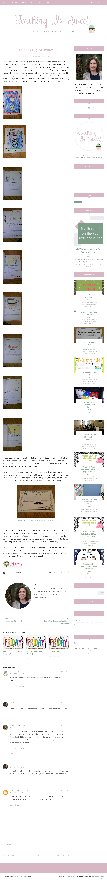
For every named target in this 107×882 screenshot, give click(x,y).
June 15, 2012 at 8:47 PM (17, 767)
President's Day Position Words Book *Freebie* (89, 566)
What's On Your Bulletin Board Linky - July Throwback (89, 469)
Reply (67, 671)
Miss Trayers (16, 725)
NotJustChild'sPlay (17, 748)
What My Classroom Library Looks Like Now (89, 501)
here (41, 481)
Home (5, 2)
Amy (7, 573)
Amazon (48, 2)
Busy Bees (54, 76)
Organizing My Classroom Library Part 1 (89, 404)
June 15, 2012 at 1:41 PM (17, 674)
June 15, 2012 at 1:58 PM (17, 705)
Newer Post (62, 855)
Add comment (8, 844)
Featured (78, 201)
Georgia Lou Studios (98, 876)
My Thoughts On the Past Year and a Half (89, 250)
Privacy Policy (78, 620)
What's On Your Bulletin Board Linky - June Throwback (89, 534)
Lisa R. (13, 672)
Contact (32, 2)
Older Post (9, 855)
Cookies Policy (78, 625)
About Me (13, 2)
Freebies (23, 2)
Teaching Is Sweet (22, 876)
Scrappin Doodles (48, 520)
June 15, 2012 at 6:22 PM (17, 727)
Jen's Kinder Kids (18, 790)
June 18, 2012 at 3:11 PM (16, 792)
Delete (62, 671)
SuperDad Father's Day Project (23, 76)
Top (102, 878)
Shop (40, 2)
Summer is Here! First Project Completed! (89, 437)
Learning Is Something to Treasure (23, 686)
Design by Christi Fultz (85, 648)
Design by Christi (72, 876)
